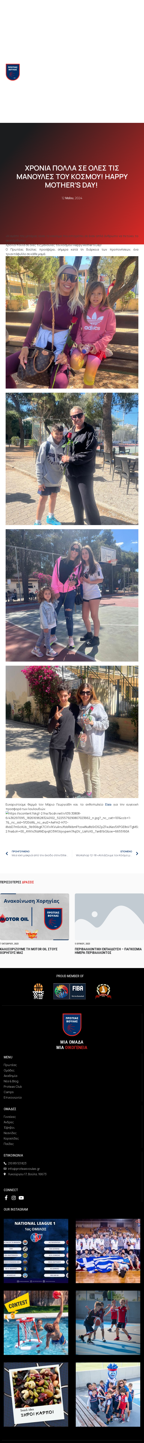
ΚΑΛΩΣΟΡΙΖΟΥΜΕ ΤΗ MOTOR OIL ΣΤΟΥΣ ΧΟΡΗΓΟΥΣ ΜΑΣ (29, 951)
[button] (101, 72)
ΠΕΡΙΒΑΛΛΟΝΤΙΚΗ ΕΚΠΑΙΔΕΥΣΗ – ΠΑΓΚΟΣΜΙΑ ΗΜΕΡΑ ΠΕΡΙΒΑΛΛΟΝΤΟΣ (108, 951)
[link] (108, 804)
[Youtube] (21, 1197)
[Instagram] (13, 1197)
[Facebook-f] (6, 1197)
